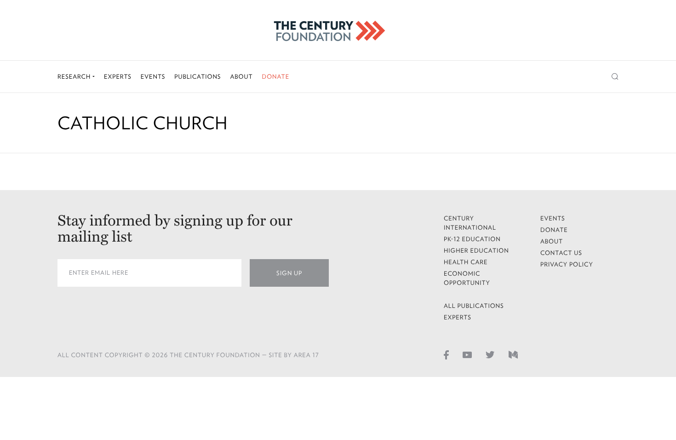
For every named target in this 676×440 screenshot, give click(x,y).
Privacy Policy (566, 264)
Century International (470, 223)
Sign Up (289, 273)
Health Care (466, 262)
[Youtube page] (467, 354)
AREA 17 (306, 355)
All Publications (474, 305)
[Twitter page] (490, 354)
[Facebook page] (446, 354)
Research (74, 76)
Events (153, 76)
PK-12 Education (472, 239)
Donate (275, 76)
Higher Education (476, 250)
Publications (197, 76)
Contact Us (561, 252)
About (241, 76)
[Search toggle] (615, 76)
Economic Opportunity (467, 278)
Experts (118, 76)
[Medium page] (513, 354)
